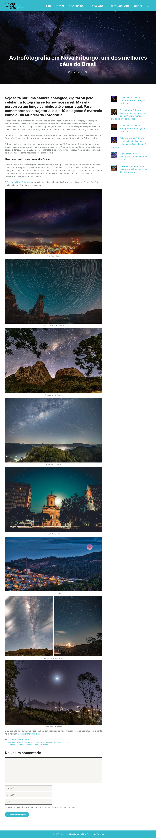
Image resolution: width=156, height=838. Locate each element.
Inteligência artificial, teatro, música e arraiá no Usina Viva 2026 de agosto (133, 169)
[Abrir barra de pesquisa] (148, 6)
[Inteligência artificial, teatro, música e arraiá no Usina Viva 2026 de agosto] (114, 169)
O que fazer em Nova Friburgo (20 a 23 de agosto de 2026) (133, 100)
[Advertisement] (129, 218)
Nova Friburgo (76, 6)
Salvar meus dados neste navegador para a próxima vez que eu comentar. (41, 807)
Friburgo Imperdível (15, 740)
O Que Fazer (97, 6)
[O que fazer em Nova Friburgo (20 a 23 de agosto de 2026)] (114, 100)
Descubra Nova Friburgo (18, 182)
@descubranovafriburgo (29, 734)
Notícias (60, 6)
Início (48, 6)
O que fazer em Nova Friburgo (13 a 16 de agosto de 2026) (133, 128)
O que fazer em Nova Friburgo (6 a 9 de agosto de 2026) (133, 157)
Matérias (27, 740)
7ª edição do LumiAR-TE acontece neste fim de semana (29, 745)
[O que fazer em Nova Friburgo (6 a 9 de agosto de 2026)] (114, 157)
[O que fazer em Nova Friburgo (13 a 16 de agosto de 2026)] (114, 129)
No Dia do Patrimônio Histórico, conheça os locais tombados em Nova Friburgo (38, 742)
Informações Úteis (120, 6)
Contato (138, 6)
